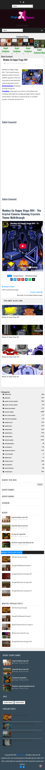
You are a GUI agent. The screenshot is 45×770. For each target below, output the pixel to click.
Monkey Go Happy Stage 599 (10, 357)
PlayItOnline (9, 454)
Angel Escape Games (11, 405)
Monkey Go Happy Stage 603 (10, 317)
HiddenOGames (9, 443)
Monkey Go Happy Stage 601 (10, 337)
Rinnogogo (8, 457)
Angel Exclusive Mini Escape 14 (23, 732)
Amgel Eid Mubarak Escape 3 (21, 565)
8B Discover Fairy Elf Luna (20, 633)
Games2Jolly (9, 422)
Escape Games (10, 63)
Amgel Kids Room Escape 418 (22, 641)
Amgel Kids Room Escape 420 (19, 526)
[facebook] (21, 2)
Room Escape (9, 461)
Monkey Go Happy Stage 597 (10, 376)
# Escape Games (18, 276)
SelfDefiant (8, 465)
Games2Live (8, 426)
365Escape (8, 394)
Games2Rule (8, 433)
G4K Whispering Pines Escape (22, 740)
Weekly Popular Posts (11, 552)
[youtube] (23, 2)
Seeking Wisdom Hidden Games (23, 724)
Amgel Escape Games (11, 401)
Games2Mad (8, 429)
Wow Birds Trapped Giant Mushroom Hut (22, 542)
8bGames (7, 398)
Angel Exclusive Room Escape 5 (22, 625)
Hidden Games (9, 440)
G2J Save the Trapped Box (18, 534)
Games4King (8, 436)
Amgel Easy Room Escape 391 (22, 574)
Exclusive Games (10, 415)
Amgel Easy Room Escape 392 (19, 517)
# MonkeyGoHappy (31, 276)
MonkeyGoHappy (21, 63)
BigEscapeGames (10, 408)
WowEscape (8, 471)
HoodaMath (8, 447)
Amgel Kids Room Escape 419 (22, 591)
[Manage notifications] (40, 766)
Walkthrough (9, 468)
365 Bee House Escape (19, 557)
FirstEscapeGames (11, 419)
